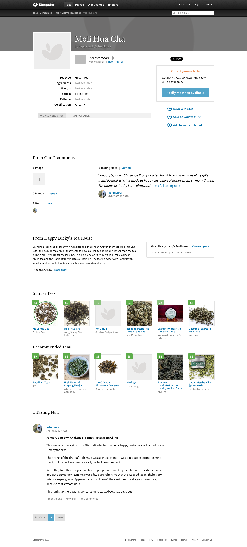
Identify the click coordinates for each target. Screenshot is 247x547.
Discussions (96, 4)
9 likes (73, 498)
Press (142, 540)
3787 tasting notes (118, 195)
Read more (60, 269)
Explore (113, 4)
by (93, 46)
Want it (53, 193)
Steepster (46, 4)
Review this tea (183, 109)
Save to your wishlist (187, 117)
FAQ (151, 540)
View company (200, 246)
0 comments (91, 498)
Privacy (194, 540)
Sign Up (199, 4)
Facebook (162, 540)
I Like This (67, 499)
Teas (68, 4)
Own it (52, 203)
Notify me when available (185, 92)
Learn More (185, 4)
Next (60, 517)
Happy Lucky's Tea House (67, 13)
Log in (209, 4)
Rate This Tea (116, 61)
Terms (184, 540)
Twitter (174, 540)
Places (79, 4)
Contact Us (207, 540)
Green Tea (81, 77)
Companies (46, 13)
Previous (40, 517)
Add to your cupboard (187, 125)
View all (126, 168)
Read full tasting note (166, 186)
